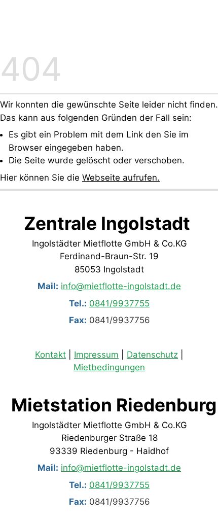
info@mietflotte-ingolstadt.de (121, 286)
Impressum (96, 355)
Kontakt (50, 355)
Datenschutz (152, 355)
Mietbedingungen (109, 368)
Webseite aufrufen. (121, 177)
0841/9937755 (119, 303)
